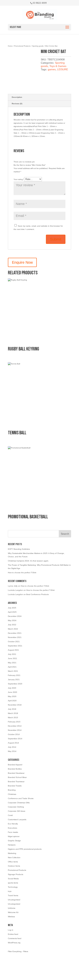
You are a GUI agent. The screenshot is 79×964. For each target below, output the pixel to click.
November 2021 (14, 637)
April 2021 (12, 667)
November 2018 (14, 705)
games (52, 69)
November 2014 (14, 730)
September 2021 (15, 646)
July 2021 (12, 654)
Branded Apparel (15, 765)
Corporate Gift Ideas (16, 811)
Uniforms (11, 908)
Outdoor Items (14, 866)
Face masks (13, 832)
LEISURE (62, 69)
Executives (12, 828)
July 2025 (12, 608)
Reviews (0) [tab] (17, 104)
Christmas (12, 794)
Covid (10, 815)
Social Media (13, 879)
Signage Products (15, 874)
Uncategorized (14, 904)
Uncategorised (14, 900)
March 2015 (13, 717)
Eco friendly (13, 824)
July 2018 (12, 709)
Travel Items (13, 895)
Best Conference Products (37, 594)
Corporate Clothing (16, 807)
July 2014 (12, 747)
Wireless (11, 917)
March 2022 (13, 629)
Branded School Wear (17, 777)
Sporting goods (38, 46)
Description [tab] (17, 97)
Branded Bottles (15, 769)
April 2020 (12, 701)
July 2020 (12, 688)
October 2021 (14, 642)
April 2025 (12, 612)
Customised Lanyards (17, 820)
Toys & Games (57, 66)
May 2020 (12, 696)
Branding (12, 790)
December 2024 (14, 616)
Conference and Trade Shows (20, 798)
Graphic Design (14, 841)
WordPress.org (14, 943)
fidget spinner (13, 836)
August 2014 (13, 743)
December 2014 (14, 726)
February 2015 (14, 722)
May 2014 (12, 751)
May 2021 (12, 663)
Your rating (19, 179)
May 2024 (12, 620)
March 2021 (13, 671)
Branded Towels (14, 786)
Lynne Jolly (12, 586)
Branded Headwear (16, 773)
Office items (13, 862)
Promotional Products (22, 46)
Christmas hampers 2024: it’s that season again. (28, 561)
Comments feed (14, 938)
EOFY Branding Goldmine (19, 549)
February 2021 (14, 675)
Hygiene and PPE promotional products (25, 849)
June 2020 (12, 692)
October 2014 (14, 734)
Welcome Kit (13, 912)
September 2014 (15, 739)
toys (9, 891)
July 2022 (12, 625)
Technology (13, 887)
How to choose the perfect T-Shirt (22, 573)
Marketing (12, 853)
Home (10, 46)
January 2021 (14, 680)
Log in (10, 930)
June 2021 (12, 658)
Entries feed (13, 934)
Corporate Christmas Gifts (19, 803)
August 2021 (13, 650)
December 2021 (14, 633)
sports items (13, 883)
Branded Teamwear (16, 782)
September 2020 (15, 684)
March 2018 (13, 713)
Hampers (11, 845)
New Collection (14, 857)
